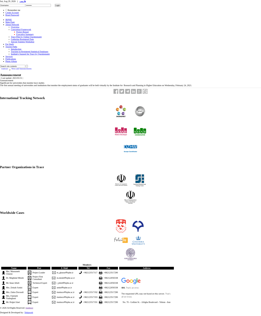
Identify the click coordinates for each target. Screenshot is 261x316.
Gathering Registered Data (22, 39)
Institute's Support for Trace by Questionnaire (30, 54)
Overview (15, 27)
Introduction (16, 49)
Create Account (12, 12)
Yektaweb (28, 312)
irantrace (29, 308)
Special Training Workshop (22, 42)
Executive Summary (25, 34)
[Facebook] (116, 91)
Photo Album (11, 61)
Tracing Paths (11, 47)
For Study (9, 44)
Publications (10, 59)
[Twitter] (121, 91)
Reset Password (12, 15)
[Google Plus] (139, 91)
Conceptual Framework (21, 29)
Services (9, 56)
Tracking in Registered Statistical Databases (29, 51)
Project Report (22, 32)
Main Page (10, 22)
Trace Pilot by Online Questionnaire (26, 37)
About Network (12, 24)
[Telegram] (127, 91)
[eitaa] (145, 91)
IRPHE (8, 20)
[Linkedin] (133, 91)
